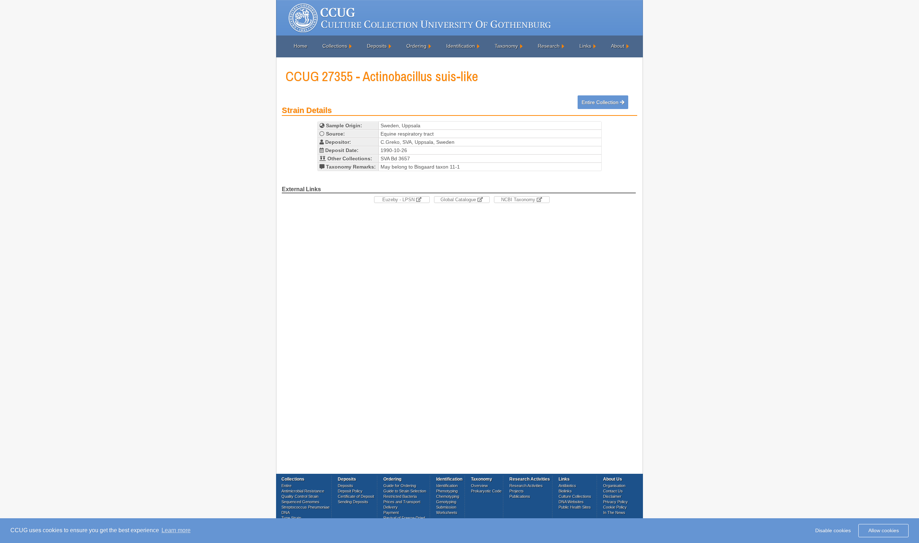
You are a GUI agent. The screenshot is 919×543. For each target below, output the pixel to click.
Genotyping (446, 502)
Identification (460, 46)
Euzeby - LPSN (399, 199)
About (617, 46)
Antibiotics (567, 485)
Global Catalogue (458, 199)
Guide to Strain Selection (404, 491)
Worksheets (446, 512)
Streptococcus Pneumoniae (305, 507)
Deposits (377, 46)
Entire (286, 485)
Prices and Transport (401, 502)
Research (549, 46)
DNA (285, 512)
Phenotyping (447, 491)
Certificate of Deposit (356, 496)
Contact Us (613, 491)
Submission (446, 507)
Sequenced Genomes (300, 502)
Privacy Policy (615, 502)
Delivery (390, 507)
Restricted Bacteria (400, 496)
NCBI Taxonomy (519, 199)
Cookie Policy (615, 507)
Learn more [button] (176, 530)
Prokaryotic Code (486, 491)
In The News (614, 512)
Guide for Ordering (399, 485)
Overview (479, 485)
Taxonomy (506, 46)
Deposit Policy (350, 491)
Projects (516, 491)
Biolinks (565, 491)
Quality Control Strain (299, 496)
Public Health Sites (575, 507)
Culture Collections (575, 496)
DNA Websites (571, 502)
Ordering (416, 46)
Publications (519, 496)
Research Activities (526, 485)
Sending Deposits (353, 502)
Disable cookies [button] (833, 530)
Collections (334, 46)
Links (585, 46)
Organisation (614, 485)
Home (300, 46)
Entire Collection (601, 102)
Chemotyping (447, 496)
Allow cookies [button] (883, 530)
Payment (391, 512)
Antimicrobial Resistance (302, 491)
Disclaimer (612, 496)
